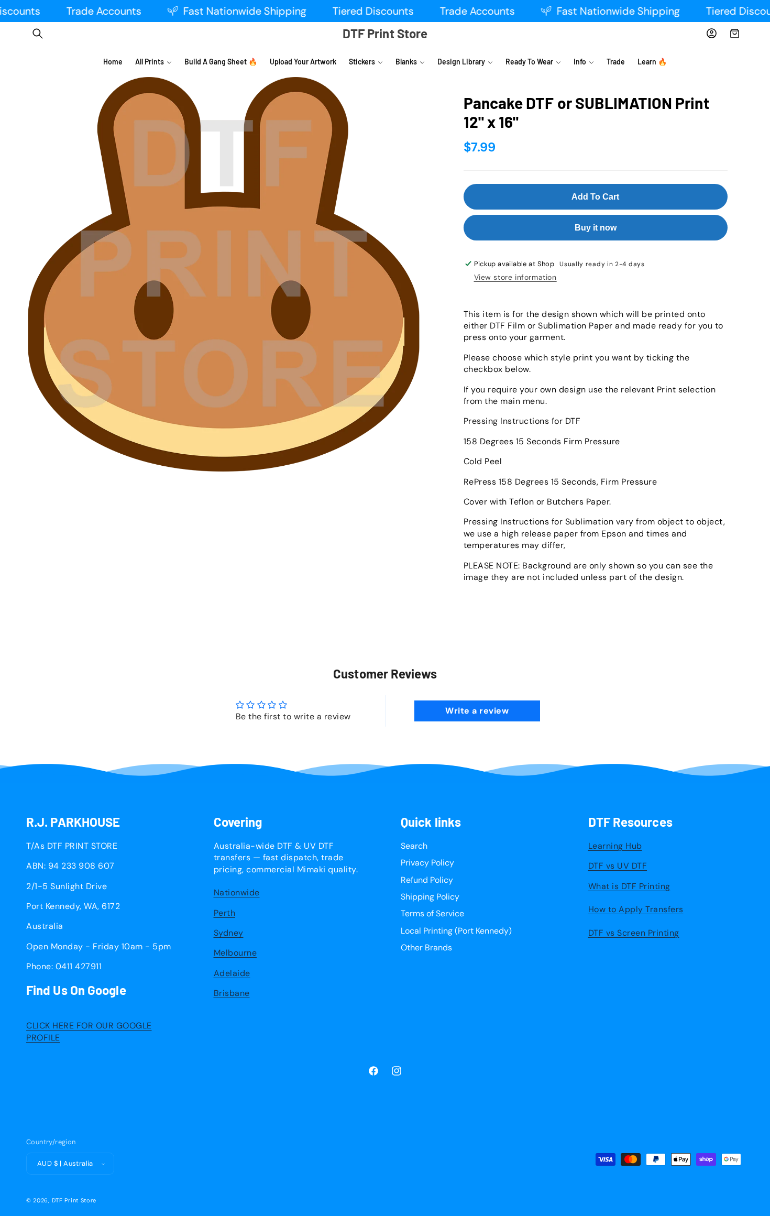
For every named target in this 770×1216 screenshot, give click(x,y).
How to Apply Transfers (636, 909)
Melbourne (235, 952)
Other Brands (426, 947)
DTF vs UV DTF (617, 865)
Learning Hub (615, 845)
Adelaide (232, 973)
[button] (37, 33)
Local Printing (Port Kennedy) (456, 930)
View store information (515, 277)
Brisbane (232, 993)
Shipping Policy (430, 896)
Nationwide (237, 892)
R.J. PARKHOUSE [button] (73, 822)
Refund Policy (427, 879)
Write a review (477, 710)
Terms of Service (432, 913)
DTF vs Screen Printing (633, 932)
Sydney (229, 932)
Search (414, 845)
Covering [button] (238, 822)
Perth (225, 912)
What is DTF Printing (629, 886)
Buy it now (596, 227)
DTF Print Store (74, 1200)
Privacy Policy (427, 862)
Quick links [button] (431, 822)
